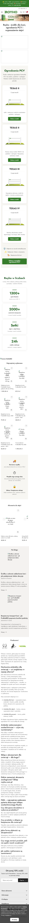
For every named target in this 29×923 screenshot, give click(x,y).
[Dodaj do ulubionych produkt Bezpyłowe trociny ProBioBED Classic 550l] (11, 397)
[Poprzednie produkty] (4, 519)
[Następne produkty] (25, 519)
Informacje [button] (5, 895)
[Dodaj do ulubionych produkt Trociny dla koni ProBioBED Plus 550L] (26, 425)
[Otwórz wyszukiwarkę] (21, 12)
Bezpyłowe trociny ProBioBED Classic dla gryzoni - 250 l (6, 444)
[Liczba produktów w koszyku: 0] (26, 12)
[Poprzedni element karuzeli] (2, 646)
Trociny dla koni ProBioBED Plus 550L (20, 443)
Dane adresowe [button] (7, 891)
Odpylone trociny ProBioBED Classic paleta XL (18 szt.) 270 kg (7, 387)
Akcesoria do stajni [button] (14, 505)
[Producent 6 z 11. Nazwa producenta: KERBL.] (22, 646)
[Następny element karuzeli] (27, 646)
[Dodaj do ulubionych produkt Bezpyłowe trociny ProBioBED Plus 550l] (26, 368)
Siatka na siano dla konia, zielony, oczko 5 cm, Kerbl (9, 537)
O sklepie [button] (5, 899)
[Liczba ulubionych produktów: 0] (23, 12)
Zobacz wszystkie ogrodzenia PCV (14, 261)
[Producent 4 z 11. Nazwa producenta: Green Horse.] (4, 646)
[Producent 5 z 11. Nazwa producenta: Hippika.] (13, 646)
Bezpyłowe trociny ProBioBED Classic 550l (7, 415)
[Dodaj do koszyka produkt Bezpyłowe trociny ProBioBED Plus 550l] (25, 381)
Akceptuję (14, 919)
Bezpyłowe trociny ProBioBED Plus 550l (20, 386)
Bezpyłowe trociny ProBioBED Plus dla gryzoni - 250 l (20, 415)
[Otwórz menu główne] (2, 12)
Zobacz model (14, 119)
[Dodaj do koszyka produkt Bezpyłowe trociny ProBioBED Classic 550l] (11, 409)
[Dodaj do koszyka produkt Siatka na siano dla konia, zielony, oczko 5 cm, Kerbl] (17, 531)
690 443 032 (17, 5)
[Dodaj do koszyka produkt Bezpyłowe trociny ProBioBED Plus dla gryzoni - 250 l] (25, 409)
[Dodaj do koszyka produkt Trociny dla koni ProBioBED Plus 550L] (25, 438)
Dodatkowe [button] (5, 904)
